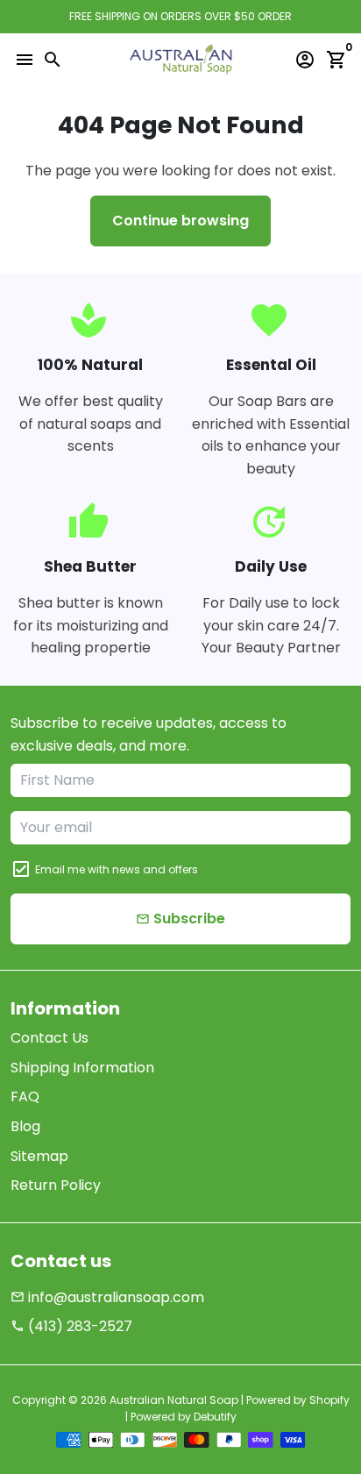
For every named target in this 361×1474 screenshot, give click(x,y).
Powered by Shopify (298, 1399)
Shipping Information (82, 1067)
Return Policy (56, 1185)
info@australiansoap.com (107, 1297)
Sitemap (39, 1156)
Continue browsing (180, 220)
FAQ (25, 1096)
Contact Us (49, 1038)
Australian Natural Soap (174, 1399)
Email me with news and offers (116, 869)
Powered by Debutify (184, 1416)
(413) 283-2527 (71, 1326)
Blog (25, 1126)
